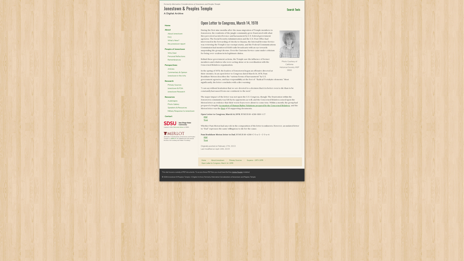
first (223, 108)
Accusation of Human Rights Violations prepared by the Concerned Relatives (254, 105)
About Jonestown (175, 33)
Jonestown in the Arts (177, 75)
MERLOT (173, 138)
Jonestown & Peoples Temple (188, 8)
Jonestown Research (176, 91)
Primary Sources (174, 85)
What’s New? (173, 40)
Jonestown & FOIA (175, 88)
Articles (171, 69)
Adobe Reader (237, 172)
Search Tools (293, 9)
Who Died (172, 53)
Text (206, 120)
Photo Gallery (173, 104)
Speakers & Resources (177, 107)
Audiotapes (173, 101)
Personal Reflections (176, 56)
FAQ (169, 37)
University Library (178, 127)
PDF (206, 117)
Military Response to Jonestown (181, 111)
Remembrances (174, 59)
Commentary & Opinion (177, 72)
